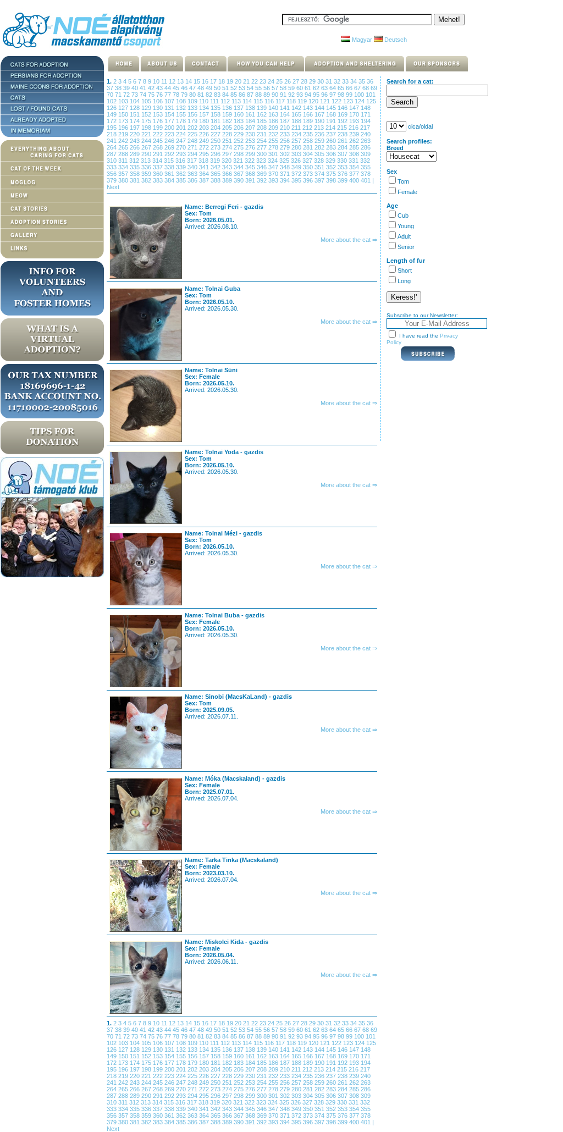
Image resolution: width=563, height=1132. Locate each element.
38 (119, 88)
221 (147, 134)
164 (285, 114)
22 (255, 81)
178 (181, 121)
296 (216, 154)
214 (331, 127)
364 (205, 173)
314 (158, 160)
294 (193, 154)
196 (124, 127)
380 (124, 180)
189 (308, 121)
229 (239, 134)
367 (239, 173)
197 (135, 127)
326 (296, 160)
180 (205, 121)
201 (181, 127)
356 (112, 173)
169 (343, 114)
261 (343, 140)
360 (158, 173)
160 (239, 114)
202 (193, 127)
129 (147, 107)
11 (165, 81)
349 (297, 167)
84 (226, 94)
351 (320, 167)
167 (320, 114)
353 (343, 167)
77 (168, 94)
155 (181, 114)
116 (269, 101)
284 (343, 147)
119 (302, 101)
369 (262, 173)
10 (157, 81)
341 (205, 167)
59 (292, 88)
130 (158, 107)
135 (216, 107)
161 (251, 114)
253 (251, 140)
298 (239, 154)
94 (309, 94)
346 (262, 167)
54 (251, 88)
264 (112, 147)
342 (216, 167)
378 (366, 173)
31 (329, 81)
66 (350, 88)
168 (332, 114)
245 (158, 140)
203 (205, 127)
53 (243, 88)
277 (262, 147)
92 (292, 94)
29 (313, 81)
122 (337, 101)
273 (216, 147)
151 (135, 114)
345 (251, 167)
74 (144, 94)
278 (274, 147)
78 (177, 94)
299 (251, 154)
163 (274, 114)
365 (216, 173)
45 (177, 88)
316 (181, 160)
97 (333, 94)
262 (355, 140)
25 (280, 81)
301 (274, 154)
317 (192, 160)
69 (374, 88)
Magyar (361, 39)
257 (297, 140)
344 (239, 167)
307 (343, 154)
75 (152, 94)
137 (239, 107)
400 (355, 180)
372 (297, 173)
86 (243, 94)
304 (308, 154)
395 (297, 180)
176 (158, 121)
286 (366, 147)
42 (152, 88)
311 (123, 160)
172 (112, 121)
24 (272, 81)
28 (305, 81)
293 (181, 154)
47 (193, 88)
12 (173, 81)
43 (160, 88)
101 (371, 94)
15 (198, 81)
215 (343, 127)
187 (285, 121)
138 (251, 107)
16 (206, 81)
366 (228, 173)
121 (326, 101)
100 (360, 94)
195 (112, 127)
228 (228, 134)
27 (296, 81)
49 (210, 88)
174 (135, 121)
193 (355, 121)
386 (193, 180)
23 (264, 81)
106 (158, 101)
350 (308, 167)
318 (204, 160)
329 (331, 160)
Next (113, 187)
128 (135, 107)
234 (297, 134)
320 (227, 160)
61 (309, 88)
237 (332, 134)
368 (251, 173)
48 (201, 88)
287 (112, 154)
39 (127, 88)
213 (319, 127)
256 (285, 140)
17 (214, 81)
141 (285, 107)
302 (285, 154)
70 (111, 94)
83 (218, 94)
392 (262, 180)
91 (284, 94)
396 (308, 180)
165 (297, 114)
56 (267, 88)
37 (111, 88)
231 (262, 134)
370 (274, 173)
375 (332, 173)
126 (112, 107)
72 (127, 94)
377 (355, 173)
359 (147, 173)
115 (258, 101)
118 (291, 101)
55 (259, 88)
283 (332, 147)
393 (274, 180)
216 (354, 127)
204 (216, 127)
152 (147, 114)
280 (297, 147)
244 (147, 140)
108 (181, 101)
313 (146, 160)
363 (193, 173)
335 (135, 167)
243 (135, 140)
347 (274, 167)
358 (135, 173)
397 (320, 180)
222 (158, 134)
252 (239, 140)
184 (251, 121)
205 (228, 127)
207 (251, 127)
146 (343, 107)
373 (308, 173)
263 (366, 140)
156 (193, 114)
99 (350, 94)
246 (170, 140)
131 (170, 107)
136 (228, 107)
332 (365, 160)
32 (338, 81)
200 (170, 127)
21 (247, 81)
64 (333, 88)
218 (112, 134)
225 (193, 134)
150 (124, 114)
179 (193, 121)
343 (228, 167)
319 (216, 160)
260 (332, 140)
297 (228, 154)
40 (135, 88)
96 (325, 94)
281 (308, 147)
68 (366, 88)
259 (320, 140)
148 (366, 107)
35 (362, 81)
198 (147, 127)
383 (158, 180)
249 (205, 140)
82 (210, 94)
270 (181, 147)
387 (205, 180)
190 (320, 121)
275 (239, 147)
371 (285, 173)
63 (325, 88)
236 (320, 134)
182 (228, 121)
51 (226, 88)
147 (355, 107)
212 (308, 127)
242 (124, 140)
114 (247, 101)
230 (251, 134)
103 (124, 101)
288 (124, 154)
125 (371, 101)
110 (204, 101)
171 (366, 114)
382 (147, 180)
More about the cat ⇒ (349, 239)
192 (343, 121)
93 (300, 94)
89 (267, 94)
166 (308, 114)
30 (321, 81)
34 (354, 81)
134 (205, 107)
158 (216, 114)
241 (112, 140)
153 (158, 114)
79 (185, 94)
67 (358, 88)
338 (170, 167)
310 (112, 160)
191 (332, 121)
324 (273, 160)
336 (147, 167)
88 (259, 94)
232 (274, 134)
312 (135, 160)
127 (124, 107)
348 (285, 167)
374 (320, 173)
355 (366, 167)
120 (314, 101)
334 (124, 167)
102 (112, 101)
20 (239, 81)
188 (297, 121)
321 (239, 160)
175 (147, 121)
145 (332, 107)
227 (216, 134)
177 (170, 121)
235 (308, 134)
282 (320, 147)
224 (181, 134)
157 (205, 114)
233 (285, 134)
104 (135, 101)
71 (119, 94)
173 (124, 121)
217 (365, 127)
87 (251, 94)
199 (158, 127)
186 (274, 121)
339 (181, 167)
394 (285, 180)
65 (342, 88)
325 (285, 160)
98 (342, 94)
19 (231, 81)
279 (285, 147)
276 (251, 147)
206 (239, 127)
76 (160, 94)
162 (262, 114)
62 (317, 88)
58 (284, 88)
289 (135, 154)
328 (319, 160)
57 (276, 88)
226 (205, 134)
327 (308, 160)
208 (262, 127)
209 (274, 127)
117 (280, 101)
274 (228, 147)
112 (225, 101)
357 (124, 173)
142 (297, 107)
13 (181, 81)
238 (343, 134)
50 (218, 88)
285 (355, 147)
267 (147, 147)
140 (274, 107)
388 (216, 180)
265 (124, 147)
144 (320, 107)
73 (135, 94)
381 (135, 180)
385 (181, 180)
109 (193, 101)
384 (170, 180)
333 (112, 167)
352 (332, 167)
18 (222, 81)
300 (262, 154)
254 (262, 140)
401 (366, 180)
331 (354, 160)
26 (288, 81)
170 (355, 114)
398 (332, 180)
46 (185, 88)
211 (296, 127)
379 (112, 180)
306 (332, 154)
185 (262, 121)
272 (205, 147)
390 (239, 180)
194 (366, 121)
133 (193, 107)
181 (216, 121)
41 (144, 88)
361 (170, 173)
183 (239, 121)
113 (236, 101)
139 (262, 107)
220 (135, 134)
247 (181, 140)
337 (158, 167)
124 (360, 101)
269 (170, 147)
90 (276, 94)
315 (169, 160)
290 (147, 154)
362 (181, 173)
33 (346, 81)
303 (297, 154)
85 (234, 94)
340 (193, 167)
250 (216, 140)
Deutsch (395, 39)
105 (147, 101)
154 (170, 114)
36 (370, 81)
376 (343, 173)
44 (168, 88)
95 (317, 94)
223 (170, 134)
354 (355, 167)
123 (349, 101)
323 (262, 160)
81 (201, 94)
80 (193, 94)
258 (308, 140)
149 (112, 114)
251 (228, 140)
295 (205, 154)
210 (285, 127)
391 (251, 180)
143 (308, 107)
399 (343, 180)
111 (215, 101)
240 (366, 134)
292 (170, 154)
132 (181, 107)
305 (320, 154)
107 (170, 101)
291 (158, 154)
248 (193, 140)
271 (193, 147)
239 (355, 134)
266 (135, 147)
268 (158, 147)
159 (228, 114)
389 (228, 180)
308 (355, 154)
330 (343, 160)
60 (300, 88)
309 (366, 154)
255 (274, 140)
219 (124, 134)
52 (234, 88)
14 (189, 81)
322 (250, 160)
